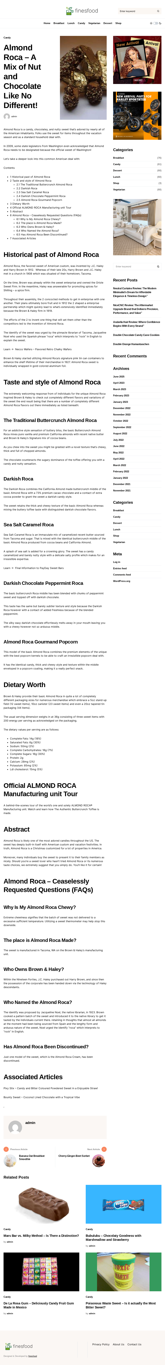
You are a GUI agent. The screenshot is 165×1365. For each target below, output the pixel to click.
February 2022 (121, 471)
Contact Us (134, 1344)
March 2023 (119, 389)
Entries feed (120, 568)
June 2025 (118, 376)
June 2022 (118, 446)
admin (14, 116)
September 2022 (122, 427)
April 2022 (118, 458)
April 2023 (118, 382)
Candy (7, 37)
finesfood (32, 1356)
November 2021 (122, 490)
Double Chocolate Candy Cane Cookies (136, 335)
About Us (118, 1344)
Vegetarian (119, 189)
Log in (116, 562)
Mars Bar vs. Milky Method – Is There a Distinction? (41, 1235)
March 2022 (119, 465)
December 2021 (121, 484)
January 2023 (120, 402)
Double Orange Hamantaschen (131, 344)
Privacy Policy (101, 1344)
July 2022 (118, 439)
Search (158, 266)
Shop (116, 183)
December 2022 (121, 408)
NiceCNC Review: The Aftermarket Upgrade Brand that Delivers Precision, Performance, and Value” (135, 309)
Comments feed (122, 574)
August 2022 (120, 433)
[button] (155, 23)
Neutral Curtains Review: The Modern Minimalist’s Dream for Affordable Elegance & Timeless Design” (134, 292)
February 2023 (121, 395)
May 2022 (118, 452)
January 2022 (120, 477)
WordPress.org (121, 581)
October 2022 (120, 420)
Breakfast (118, 157)
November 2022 (122, 414)
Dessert (117, 170)
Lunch (116, 176)
